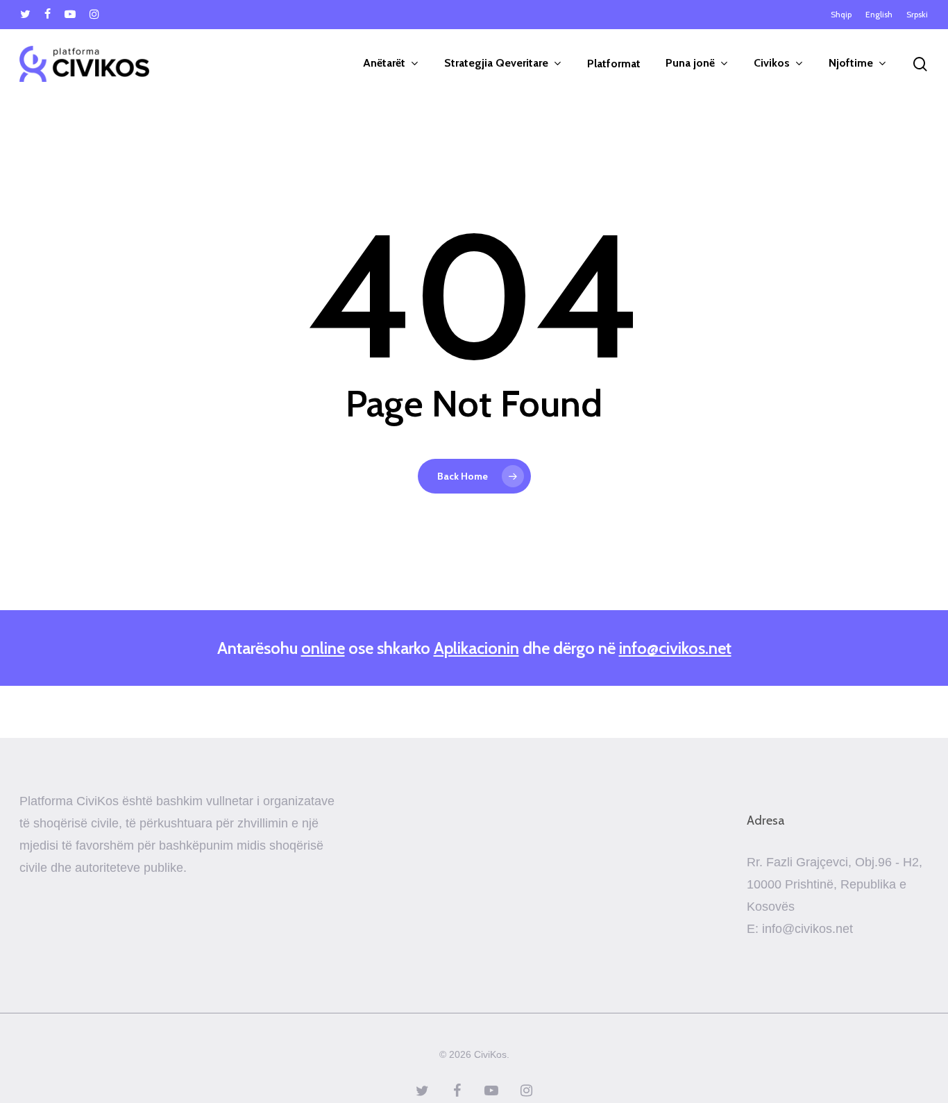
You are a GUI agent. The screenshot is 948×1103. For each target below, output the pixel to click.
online (323, 648)
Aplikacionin (476, 648)
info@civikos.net (675, 648)
